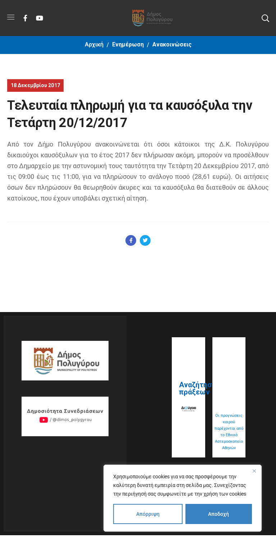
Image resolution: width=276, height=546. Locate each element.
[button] (265, 18)
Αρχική (94, 44)
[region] (183, 498)
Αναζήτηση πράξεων (197, 388)
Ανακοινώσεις (172, 44)
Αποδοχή (218, 514)
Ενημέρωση (128, 44)
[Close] (254, 470)
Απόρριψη (148, 514)
